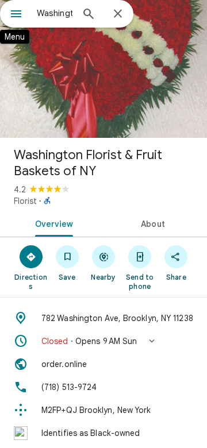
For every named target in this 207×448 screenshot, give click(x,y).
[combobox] (54, 13)
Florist (25, 201)
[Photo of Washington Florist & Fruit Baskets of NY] (103, 69)
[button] (103, 341)
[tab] (52, 223)
